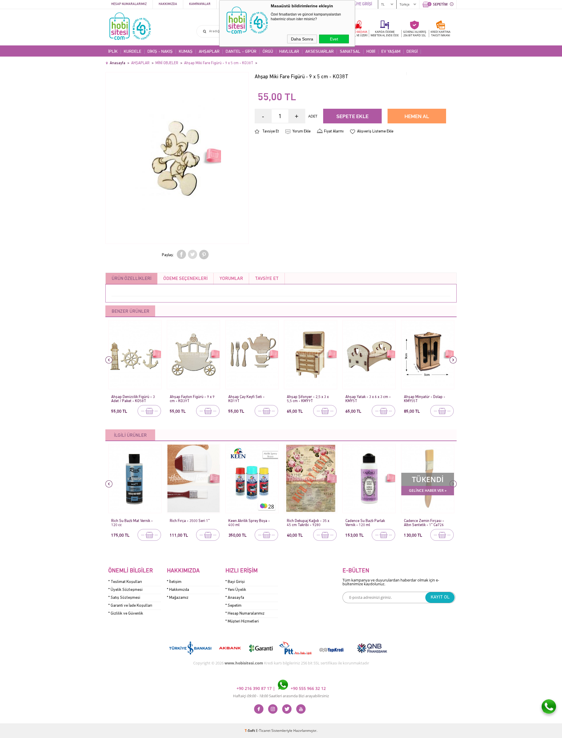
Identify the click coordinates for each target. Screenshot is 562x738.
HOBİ (370, 52)
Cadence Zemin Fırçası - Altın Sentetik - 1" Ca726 (424, 523)
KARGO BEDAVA (357, 33)
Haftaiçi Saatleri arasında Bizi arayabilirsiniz (281, 695)
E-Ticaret (263, 730)
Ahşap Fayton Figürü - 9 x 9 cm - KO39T (192, 399)
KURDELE (132, 52)
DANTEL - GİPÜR (241, 52)
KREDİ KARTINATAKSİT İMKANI (440, 33)
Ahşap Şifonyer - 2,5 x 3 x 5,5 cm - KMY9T (308, 399)
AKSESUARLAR (319, 52)
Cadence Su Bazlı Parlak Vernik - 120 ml (365, 523)
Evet (334, 39)
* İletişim (174, 582)
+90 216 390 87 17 (255, 688)
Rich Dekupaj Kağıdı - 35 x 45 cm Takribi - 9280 (308, 523)
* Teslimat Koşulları (125, 582)
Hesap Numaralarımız (129, 4)
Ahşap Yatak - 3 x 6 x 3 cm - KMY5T (368, 399)
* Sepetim (233, 605)
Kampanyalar (199, 4)
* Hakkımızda (178, 590)
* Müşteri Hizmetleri (242, 621)
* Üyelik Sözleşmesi (125, 590)
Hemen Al (417, 117)
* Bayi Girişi (235, 582)
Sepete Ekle (352, 117)
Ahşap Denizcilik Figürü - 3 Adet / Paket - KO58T (133, 399)
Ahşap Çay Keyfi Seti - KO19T (246, 399)
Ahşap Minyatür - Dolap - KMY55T (424, 399)
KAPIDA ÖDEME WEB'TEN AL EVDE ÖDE (385, 33)
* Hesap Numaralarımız (245, 613)
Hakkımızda (168, 4)
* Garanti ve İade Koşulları (130, 605)
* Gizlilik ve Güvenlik (125, 613)
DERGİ (412, 52)
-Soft (250, 730)
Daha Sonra (302, 39)
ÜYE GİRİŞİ (363, 4)
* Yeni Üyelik (235, 590)
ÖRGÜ (268, 52)
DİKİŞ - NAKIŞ (160, 52)
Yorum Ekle (301, 131)
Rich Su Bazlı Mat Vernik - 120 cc (132, 523)
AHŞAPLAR (209, 52)
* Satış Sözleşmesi (124, 598)
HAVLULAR (289, 52)
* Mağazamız (178, 598)
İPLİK (113, 52)
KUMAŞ (186, 52)
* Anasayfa (234, 598)
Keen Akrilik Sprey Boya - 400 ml (249, 523)
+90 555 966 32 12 (307, 688)
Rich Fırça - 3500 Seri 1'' (190, 521)
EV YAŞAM (390, 52)
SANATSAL (350, 52)
